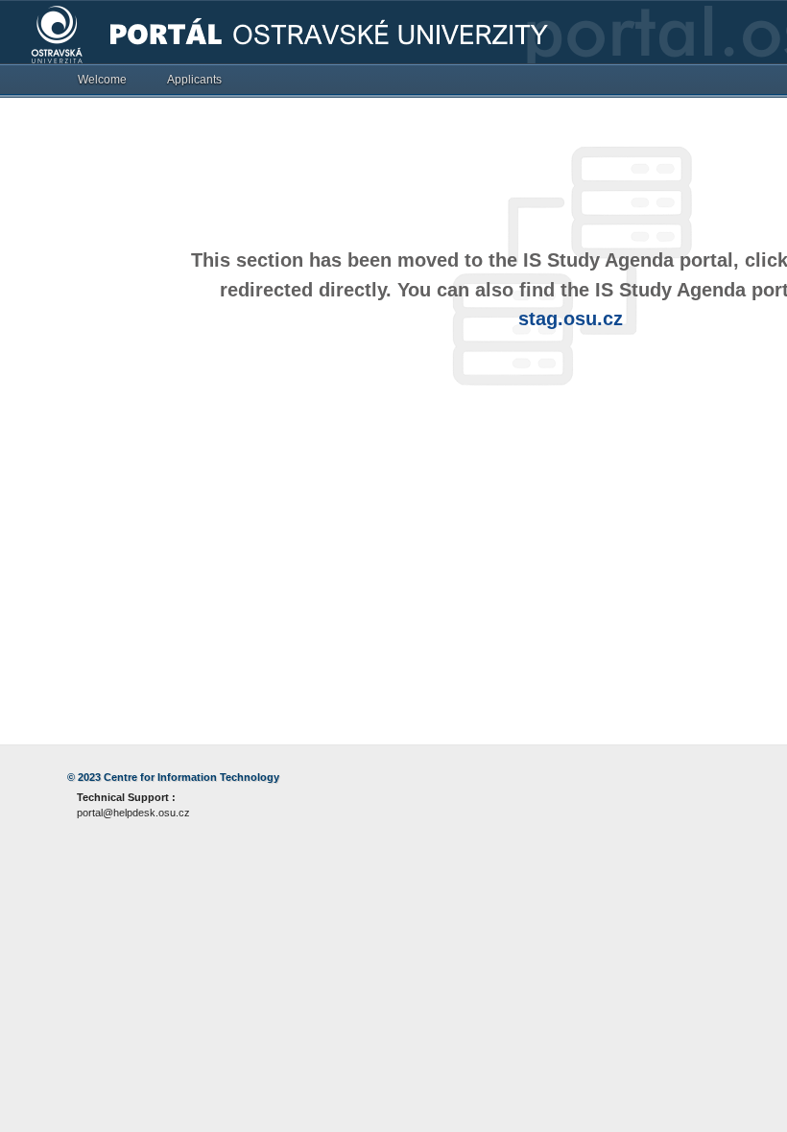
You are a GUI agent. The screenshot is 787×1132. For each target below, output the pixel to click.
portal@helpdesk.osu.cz (133, 812)
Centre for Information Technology (191, 777)
